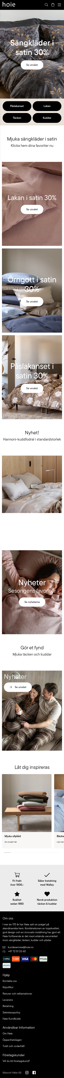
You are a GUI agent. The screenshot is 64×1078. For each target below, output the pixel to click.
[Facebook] (34, 1073)
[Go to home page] (9, 5)
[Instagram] (27, 1073)
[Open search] (46, 4)
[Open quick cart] (53, 4)
